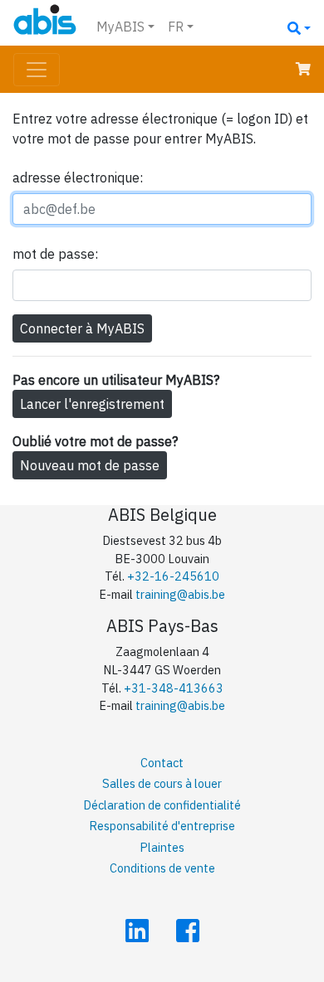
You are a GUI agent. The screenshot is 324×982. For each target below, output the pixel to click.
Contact (162, 763)
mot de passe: (55, 254)
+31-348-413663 (173, 688)
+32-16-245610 (173, 576)
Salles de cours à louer (162, 783)
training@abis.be (180, 594)
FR (176, 26)
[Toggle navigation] (36, 69)
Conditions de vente (162, 868)
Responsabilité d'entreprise (162, 826)
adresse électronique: (77, 177)
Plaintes (162, 847)
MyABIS (120, 26)
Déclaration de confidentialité (162, 805)
